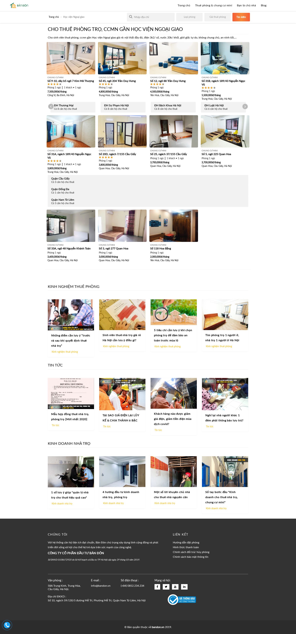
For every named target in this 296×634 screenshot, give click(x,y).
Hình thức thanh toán (186, 547)
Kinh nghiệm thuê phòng (65, 352)
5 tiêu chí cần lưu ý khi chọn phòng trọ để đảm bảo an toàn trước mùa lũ (173, 335)
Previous (50, 106)
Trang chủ (184, 5)
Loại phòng (189, 17)
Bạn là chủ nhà (246, 5)
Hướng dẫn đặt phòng (186, 542)
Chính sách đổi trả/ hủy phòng (191, 552)
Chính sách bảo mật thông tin (190, 557)
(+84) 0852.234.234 (132, 585)
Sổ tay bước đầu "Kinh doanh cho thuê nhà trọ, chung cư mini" (221, 497)
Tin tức (55, 425)
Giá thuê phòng (217, 17)
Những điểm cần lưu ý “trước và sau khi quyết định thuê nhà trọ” (70, 340)
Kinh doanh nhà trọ (62, 504)
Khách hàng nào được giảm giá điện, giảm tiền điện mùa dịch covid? (173, 418)
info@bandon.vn (100, 585)
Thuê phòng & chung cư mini (213, 5)
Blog (264, 5)
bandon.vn (158, 627)
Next (245, 106)
